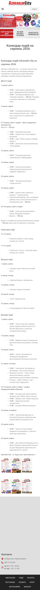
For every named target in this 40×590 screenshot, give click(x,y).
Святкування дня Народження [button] (6, 33)
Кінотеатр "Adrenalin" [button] (33, 33)
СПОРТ (32, 582)
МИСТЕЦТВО (10, 578)
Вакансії (27, 587)
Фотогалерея (14, 587)
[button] (2, 8)
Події (21, 578)
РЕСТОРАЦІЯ (10, 582)
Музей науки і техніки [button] (20, 33)
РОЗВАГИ (22, 582)
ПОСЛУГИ (30, 578)
